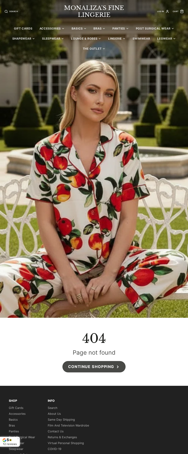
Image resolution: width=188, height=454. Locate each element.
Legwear (164, 38)
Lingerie (115, 38)
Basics (77, 28)
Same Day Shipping (61, 419)
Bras (97, 28)
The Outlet (92, 48)
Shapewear (21, 38)
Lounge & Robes (84, 38)
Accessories (50, 28)
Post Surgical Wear (153, 28)
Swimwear (141, 38)
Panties (118, 28)
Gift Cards (23, 28)
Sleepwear (51, 38)
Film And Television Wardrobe (68, 425)
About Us (54, 413)
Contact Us (56, 431)
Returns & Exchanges (62, 437)
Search (52, 408)
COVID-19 (54, 449)
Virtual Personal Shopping (66, 443)
